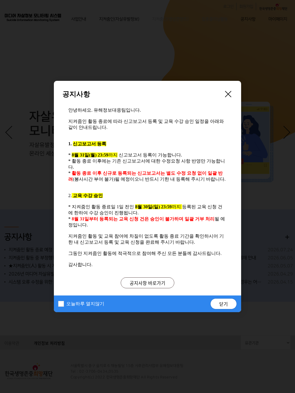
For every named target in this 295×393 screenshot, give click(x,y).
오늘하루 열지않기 (85, 303)
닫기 (223, 303)
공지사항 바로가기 (147, 282)
